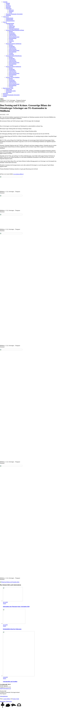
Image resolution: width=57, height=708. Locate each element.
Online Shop (12, 26)
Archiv (10, 12)
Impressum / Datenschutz (6, 701)
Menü (2, 98)
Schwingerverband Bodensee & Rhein (15, 30)
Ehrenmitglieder (12, 38)
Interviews (11, 10)
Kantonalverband (10, 23)
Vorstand (11, 39)
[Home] (2, 707)
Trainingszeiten (9, 19)
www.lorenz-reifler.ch (18, 174)
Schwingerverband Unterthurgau (13, 43)
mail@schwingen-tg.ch (5, 688)
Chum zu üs (6, 16)
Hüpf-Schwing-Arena (8, 88)
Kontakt (5, 96)
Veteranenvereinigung (14, 28)
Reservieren (9, 92)
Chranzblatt (8, 8)
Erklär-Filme (9, 89)
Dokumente (11, 27)
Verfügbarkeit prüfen (11, 90)
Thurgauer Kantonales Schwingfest (14, 14)
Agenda (8, 4)
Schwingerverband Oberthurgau (13, 66)
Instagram (8, 7)
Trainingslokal (12, 34)
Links (10, 42)
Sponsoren (8, 15)
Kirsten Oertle (15, 698)
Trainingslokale (9, 18)
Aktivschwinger (12, 35)
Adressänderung (4, 696)
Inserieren (11, 11)
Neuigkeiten (12, 32)
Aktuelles (5, 1)
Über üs (5, 22)
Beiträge (8, 3)
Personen (11, 24)
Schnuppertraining (10, 20)
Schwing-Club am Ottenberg (12, 77)
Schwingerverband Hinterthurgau (14, 55)
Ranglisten (8, 6)
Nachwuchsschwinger (14, 37)
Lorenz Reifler (6, 698)
